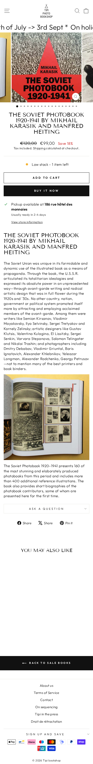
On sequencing (46, 707)
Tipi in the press (46, 714)
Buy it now (46, 190)
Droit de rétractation (46, 721)
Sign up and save (45, 734)
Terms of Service (46, 693)
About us (46, 686)
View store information (27, 222)
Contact (46, 700)
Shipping (39, 148)
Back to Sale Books (49, 662)
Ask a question (46, 508)
